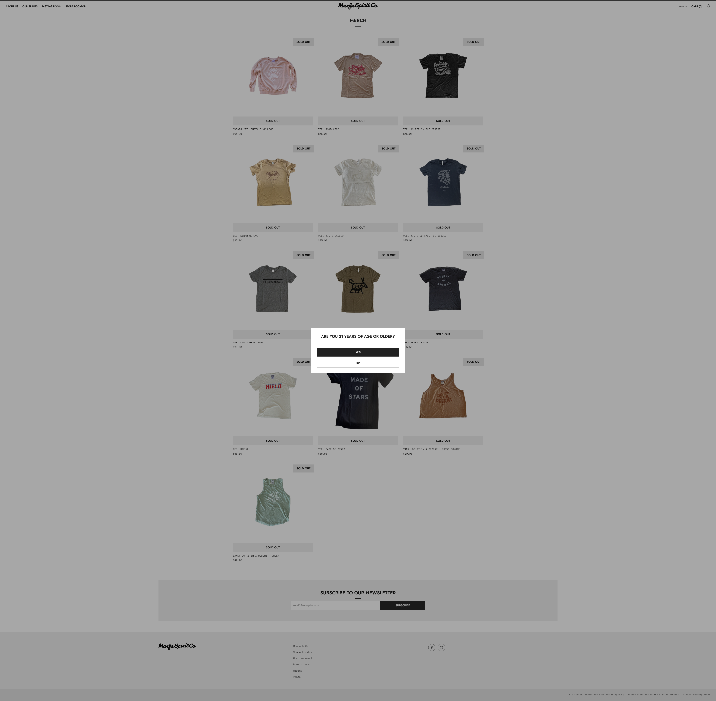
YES (358, 352)
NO (358, 363)
